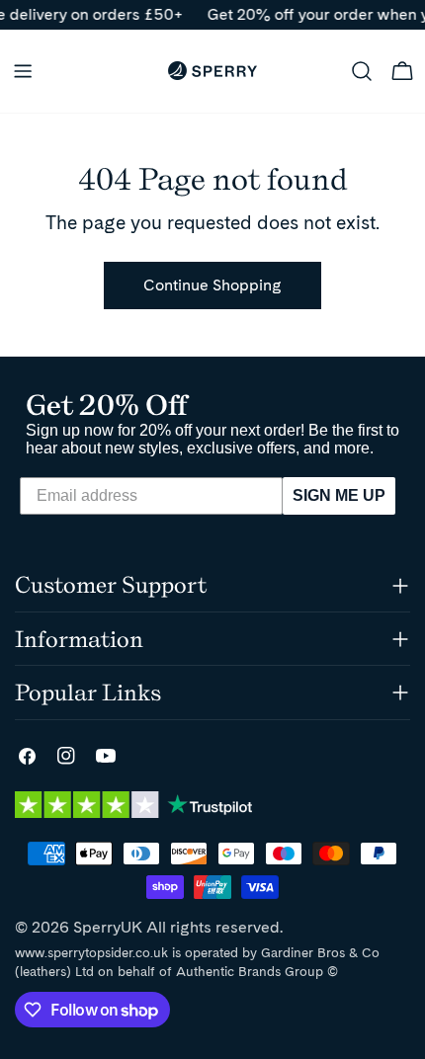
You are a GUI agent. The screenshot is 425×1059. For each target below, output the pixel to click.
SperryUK (107, 927)
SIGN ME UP (339, 495)
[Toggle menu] (22, 71)
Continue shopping (212, 285)
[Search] (362, 71)
